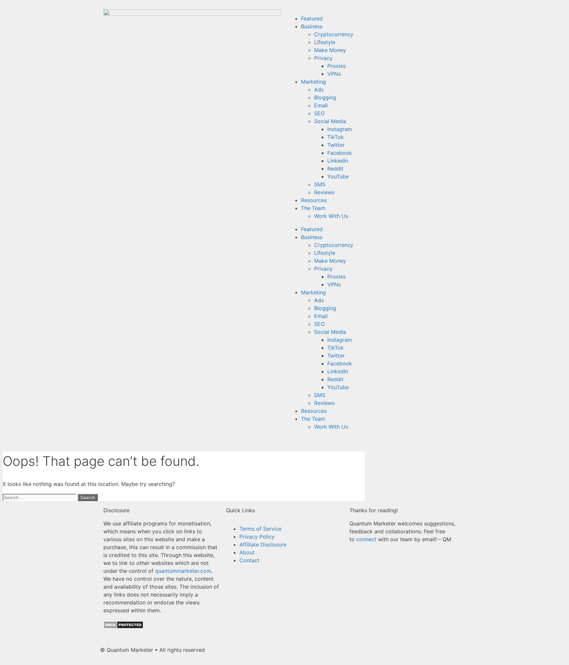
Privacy (323, 58)
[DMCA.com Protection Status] (123, 627)
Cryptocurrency (333, 34)
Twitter (336, 145)
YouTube (338, 176)
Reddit (335, 168)
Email (321, 105)
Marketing (313, 81)
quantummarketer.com (183, 571)
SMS (319, 184)
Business (311, 26)
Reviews (324, 192)
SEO (319, 113)
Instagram (339, 129)
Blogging (325, 97)
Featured (312, 18)
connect (366, 539)
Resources (314, 200)
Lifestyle (324, 42)
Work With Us (331, 216)
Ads (319, 89)
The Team (313, 208)
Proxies (336, 66)
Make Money (330, 50)
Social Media (330, 121)
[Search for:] (40, 497)
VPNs (334, 73)
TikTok (335, 137)
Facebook (339, 152)
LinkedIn (337, 160)
